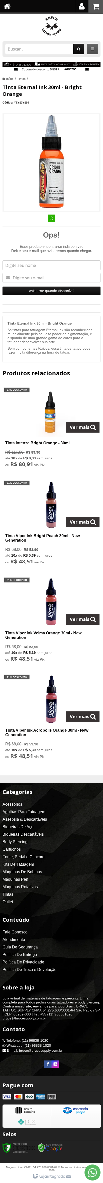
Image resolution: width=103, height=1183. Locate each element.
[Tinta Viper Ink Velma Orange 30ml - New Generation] (51, 621)
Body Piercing (15, 842)
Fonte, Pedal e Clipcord (23, 857)
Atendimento (13, 939)
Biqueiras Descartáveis (23, 834)
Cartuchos (11, 849)
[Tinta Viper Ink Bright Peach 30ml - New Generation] (51, 523)
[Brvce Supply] (51, 26)
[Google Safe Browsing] (50, 1147)
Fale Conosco (15, 932)
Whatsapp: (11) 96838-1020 (28, 1045)
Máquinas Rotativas (20, 887)
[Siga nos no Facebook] (48, 1064)
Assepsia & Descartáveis (24, 819)
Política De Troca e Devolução (29, 969)
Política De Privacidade (23, 962)
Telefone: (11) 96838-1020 (26, 1040)
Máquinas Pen (15, 879)
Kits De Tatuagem (18, 864)
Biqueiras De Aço (18, 827)
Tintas (21, 78)
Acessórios (12, 804)
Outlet (7, 902)
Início (10, 78)
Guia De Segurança (20, 947)
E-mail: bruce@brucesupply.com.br (34, 1050)
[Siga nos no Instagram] (55, 1064)
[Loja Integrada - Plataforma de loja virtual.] (51, 1176)
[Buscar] (78, 49)
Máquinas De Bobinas (22, 872)
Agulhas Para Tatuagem (23, 812)
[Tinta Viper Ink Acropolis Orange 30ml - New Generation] (51, 718)
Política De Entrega (19, 954)
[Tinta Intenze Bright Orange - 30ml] (51, 428)
